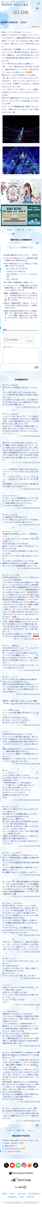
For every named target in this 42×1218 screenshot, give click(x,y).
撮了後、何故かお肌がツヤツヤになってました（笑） (21, 1140)
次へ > (31, 230)
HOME (4, 1193)
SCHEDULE (21, 1193)
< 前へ (10, 230)
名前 (4, 329)
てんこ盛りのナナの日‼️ (12, 1151)
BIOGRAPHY (12, 1197)
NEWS (12, 1193)
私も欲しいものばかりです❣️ (13, 1143)
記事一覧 (20, 230)
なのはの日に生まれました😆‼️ (14, 1148)
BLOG (22, 1197)
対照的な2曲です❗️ (10, 1146)
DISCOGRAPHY (34, 1193)
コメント (7, 347)
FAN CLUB (30, 1197)
